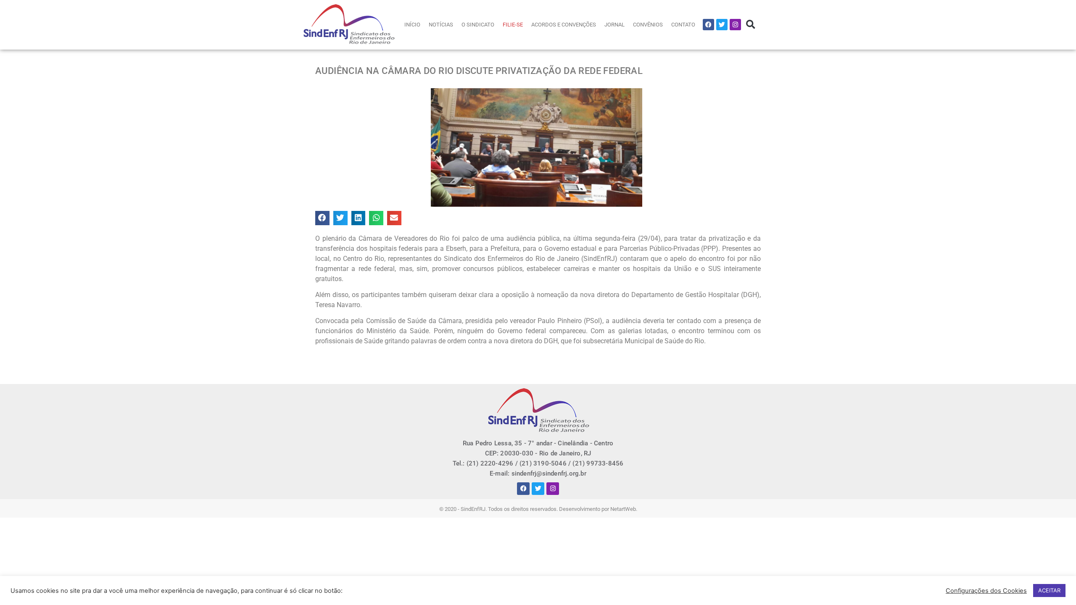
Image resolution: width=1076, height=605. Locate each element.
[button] (750, 24)
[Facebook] (708, 24)
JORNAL (614, 24)
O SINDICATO (478, 24)
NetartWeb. (623, 509)
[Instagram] (735, 24)
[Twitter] (722, 24)
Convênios (648, 24)
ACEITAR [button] (1049, 590)
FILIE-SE (513, 24)
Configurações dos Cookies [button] (986, 590)
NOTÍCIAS (441, 24)
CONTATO (683, 24)
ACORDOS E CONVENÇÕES (563, 24)
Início (412, 24)
